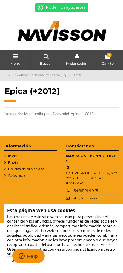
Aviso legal (17, 175)
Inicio (12, 156)
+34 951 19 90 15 (85, 190)
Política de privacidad (26, 168)
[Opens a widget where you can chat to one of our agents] (28, 256)
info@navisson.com (89, 198)
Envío (13, 162)
